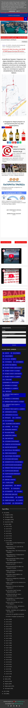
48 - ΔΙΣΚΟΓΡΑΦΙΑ (8, 485)
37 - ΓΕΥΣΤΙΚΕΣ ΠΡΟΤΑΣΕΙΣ (10, 459)
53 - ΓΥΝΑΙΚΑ (18, 491)
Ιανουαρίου (8, 688)
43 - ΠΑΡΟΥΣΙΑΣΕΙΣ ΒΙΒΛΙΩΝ (11, 471)
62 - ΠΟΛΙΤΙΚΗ (7, 503)
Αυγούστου (8, 522)
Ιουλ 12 (8, 647)
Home (3, 45)
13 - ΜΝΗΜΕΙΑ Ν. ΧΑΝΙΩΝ (10, 385)
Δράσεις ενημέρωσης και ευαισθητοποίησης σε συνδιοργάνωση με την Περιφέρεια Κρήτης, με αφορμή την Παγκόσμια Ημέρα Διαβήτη (14, 202)
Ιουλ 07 (8, 659)
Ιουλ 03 (8, 669)
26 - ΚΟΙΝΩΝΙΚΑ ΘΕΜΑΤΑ (10, 429)
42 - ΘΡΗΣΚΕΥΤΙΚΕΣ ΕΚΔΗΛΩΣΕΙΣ (12, 468)
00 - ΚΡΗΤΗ (8, 45)
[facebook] (8, 706)
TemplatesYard (20, 701)
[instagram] (14, 706)
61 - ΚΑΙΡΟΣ (19, 500)
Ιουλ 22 (8, 624)
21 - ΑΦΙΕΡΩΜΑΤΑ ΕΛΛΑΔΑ (10, 415)
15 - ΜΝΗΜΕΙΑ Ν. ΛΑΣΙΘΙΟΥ (10, 388)
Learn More (12, 11)
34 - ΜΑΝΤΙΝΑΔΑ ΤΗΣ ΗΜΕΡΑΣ (11, 450)
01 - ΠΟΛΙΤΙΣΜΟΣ (15, 353)
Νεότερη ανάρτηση (6, 242)
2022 (5, 512)
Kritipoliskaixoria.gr (18, 703)
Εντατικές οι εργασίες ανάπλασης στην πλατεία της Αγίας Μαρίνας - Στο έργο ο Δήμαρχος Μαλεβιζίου (13, 174)
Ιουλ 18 (8, 633)
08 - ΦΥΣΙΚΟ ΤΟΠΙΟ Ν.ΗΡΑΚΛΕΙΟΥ (12, 368)
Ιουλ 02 (8, 671)
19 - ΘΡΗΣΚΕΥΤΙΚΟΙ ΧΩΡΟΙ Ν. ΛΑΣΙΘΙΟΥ (14, 409)
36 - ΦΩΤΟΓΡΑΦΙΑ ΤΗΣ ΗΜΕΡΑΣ (11, 456)
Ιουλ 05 (8, 664)
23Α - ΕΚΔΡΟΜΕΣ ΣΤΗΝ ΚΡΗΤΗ (11, 423)
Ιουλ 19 (8, 631)
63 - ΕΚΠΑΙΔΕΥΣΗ (17, 503)
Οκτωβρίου (7, 517)
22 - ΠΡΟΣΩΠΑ (7, 418)
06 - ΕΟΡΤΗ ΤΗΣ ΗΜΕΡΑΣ (9, 365)
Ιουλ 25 (8, 540)
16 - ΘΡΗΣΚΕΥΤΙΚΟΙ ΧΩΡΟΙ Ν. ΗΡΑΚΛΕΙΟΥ (11, 395)
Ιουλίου (7, 524)
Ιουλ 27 (8, 535)
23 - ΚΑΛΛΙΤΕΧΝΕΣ (8, 421)
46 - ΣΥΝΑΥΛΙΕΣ (7, 476)
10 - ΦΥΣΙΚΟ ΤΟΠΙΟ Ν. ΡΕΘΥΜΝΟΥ (12, 373)
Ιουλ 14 (8, 643)
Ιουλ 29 (8, 531)
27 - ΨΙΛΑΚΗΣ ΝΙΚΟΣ (8, 432)
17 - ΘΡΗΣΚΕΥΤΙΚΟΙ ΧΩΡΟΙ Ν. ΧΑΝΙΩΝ (13, 401)
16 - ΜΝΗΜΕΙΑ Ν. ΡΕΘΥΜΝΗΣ (11, 398)
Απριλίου (7, 681)
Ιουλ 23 (8, 621)
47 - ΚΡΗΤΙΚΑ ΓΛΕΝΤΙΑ (9, 479)
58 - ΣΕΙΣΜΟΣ (19, 497)
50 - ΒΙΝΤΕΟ (6, 488)
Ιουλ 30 (8, 528)
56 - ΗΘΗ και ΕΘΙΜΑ (8, 497)
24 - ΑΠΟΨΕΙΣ (6, 426)
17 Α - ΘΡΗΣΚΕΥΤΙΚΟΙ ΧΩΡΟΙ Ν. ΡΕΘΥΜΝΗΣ (11, 405)
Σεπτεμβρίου (8, 519)
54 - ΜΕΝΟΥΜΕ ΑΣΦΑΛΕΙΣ (10, 494)
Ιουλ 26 (8, 538)
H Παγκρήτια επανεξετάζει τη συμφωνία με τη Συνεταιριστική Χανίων (12, 188)
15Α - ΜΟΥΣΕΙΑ (7, 391)
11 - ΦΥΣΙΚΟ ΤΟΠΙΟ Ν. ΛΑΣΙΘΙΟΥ (11, 376)
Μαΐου (6, 679)
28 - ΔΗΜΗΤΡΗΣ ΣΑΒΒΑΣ (9, 435)
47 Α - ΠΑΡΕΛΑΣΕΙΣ (8, 482)
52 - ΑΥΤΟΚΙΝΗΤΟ (8, 491)
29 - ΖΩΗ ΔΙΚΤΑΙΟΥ (8, 438)
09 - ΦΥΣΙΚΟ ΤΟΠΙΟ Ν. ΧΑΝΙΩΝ (11, 371)
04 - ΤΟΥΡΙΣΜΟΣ (7, 362)
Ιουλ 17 (8, 636)
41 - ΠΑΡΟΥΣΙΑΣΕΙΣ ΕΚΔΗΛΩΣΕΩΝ (12, 465)
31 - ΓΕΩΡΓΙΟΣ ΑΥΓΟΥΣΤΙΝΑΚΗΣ (11, 444)
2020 (5, 693)
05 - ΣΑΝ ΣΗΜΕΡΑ (18, 362)
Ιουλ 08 (8, 657)
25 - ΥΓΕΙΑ (15, 426)
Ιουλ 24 (8, 619)
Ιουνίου (7, 676)
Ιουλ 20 (8, 629)
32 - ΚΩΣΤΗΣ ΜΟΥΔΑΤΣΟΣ (10, 447)
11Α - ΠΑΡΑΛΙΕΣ (7, 379)
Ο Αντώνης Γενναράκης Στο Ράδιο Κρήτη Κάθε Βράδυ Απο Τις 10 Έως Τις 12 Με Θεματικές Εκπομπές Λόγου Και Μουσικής (14, 304)
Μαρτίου (7, 683)
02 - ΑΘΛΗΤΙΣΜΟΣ (8, 356)
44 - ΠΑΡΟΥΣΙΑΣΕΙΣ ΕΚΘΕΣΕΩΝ (11, 474)
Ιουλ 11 (8, 650)
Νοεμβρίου (7, 514)
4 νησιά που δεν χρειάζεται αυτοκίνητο (15, 614)
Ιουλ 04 (8, 666)
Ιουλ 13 (8, 645)
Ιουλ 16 (8, 638)
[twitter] (11, 706)
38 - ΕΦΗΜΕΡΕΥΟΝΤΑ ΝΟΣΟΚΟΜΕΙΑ (13, 462)
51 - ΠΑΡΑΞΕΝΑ (15, 488)
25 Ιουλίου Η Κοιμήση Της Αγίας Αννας (15, 616)
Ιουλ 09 (8, 654)
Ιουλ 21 (8, 626)
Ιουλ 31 (8, 526)
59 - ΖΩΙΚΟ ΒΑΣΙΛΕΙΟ (8, 500)
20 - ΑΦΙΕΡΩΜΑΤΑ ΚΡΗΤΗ (10, 412)
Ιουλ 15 (8, 640)
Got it (18, 11)
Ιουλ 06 (8, 662)
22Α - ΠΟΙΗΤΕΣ (16, 418)
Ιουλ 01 (8, 673)
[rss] (19, 706)
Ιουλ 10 (8, 652)
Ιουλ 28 (8, 533)
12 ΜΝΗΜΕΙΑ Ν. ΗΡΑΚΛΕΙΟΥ (10, 382)
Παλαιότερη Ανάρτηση (21, 242)
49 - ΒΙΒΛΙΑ (17, 485)
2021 (5, 691)
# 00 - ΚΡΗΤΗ (8, 127)
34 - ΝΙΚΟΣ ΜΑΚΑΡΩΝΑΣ (9, 453)
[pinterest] (17, 706)
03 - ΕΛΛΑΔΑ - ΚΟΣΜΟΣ (9, 359)
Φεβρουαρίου (8, 686)
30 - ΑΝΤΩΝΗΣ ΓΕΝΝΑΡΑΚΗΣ (11, 441)
